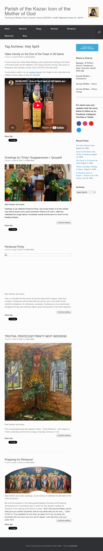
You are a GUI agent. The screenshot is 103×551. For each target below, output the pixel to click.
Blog (25, 35)
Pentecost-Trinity (14, 246)
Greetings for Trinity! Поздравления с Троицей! (33, 157)
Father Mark (29, 160)
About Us (23, 28)
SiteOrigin (73, 546)
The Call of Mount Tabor (85, 145)
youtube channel (35, 72)
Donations (71, 28)
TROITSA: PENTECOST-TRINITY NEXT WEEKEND (36, 336)
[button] (99, 32)
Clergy (38, 28)
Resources (9, 35)
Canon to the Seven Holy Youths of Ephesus (85, 153)
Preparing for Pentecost (19, 459)
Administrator (30, 57)
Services (54, 28)
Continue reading (64, 222)
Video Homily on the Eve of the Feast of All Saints (34, 54)
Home (7, 28)
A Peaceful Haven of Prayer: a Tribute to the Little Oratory (87, 175)
